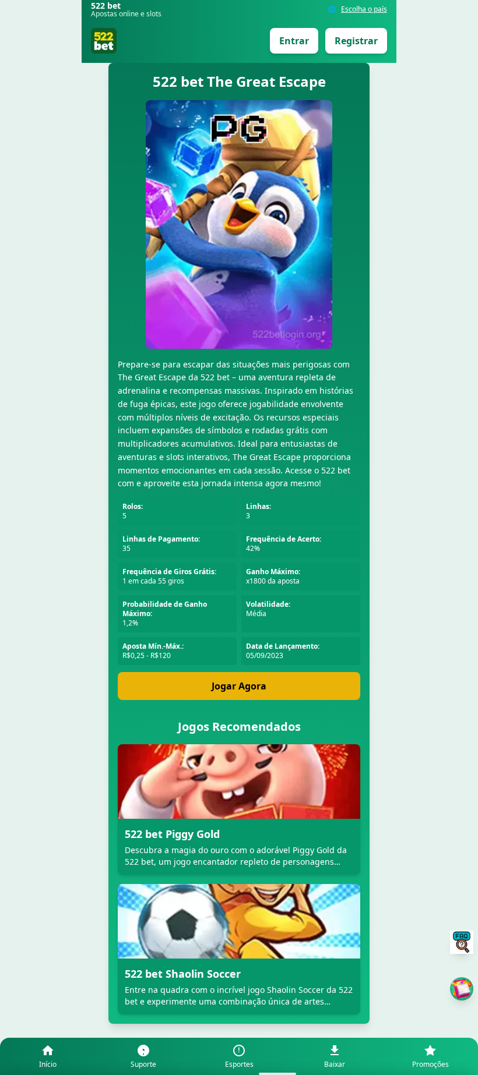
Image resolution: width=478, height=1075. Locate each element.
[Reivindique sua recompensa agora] (461, 988)
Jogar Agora (239, 686)
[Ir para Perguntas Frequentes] (461, 942)
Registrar (356, 40)
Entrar (294, 40)
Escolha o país (364, 9)
